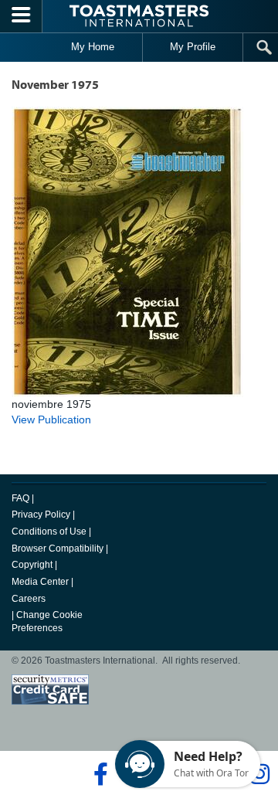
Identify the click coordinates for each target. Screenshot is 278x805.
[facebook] (98, 774)
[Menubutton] (21, 16)
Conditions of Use (49, 531)
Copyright (32, 564)
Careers (29, 598)
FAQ (20, 498)
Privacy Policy (41, 514)
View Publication (51, 419)
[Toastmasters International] (139, 16)
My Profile (192, 47)
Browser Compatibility (57, 548)
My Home (92, 47)
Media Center (40, 581)
